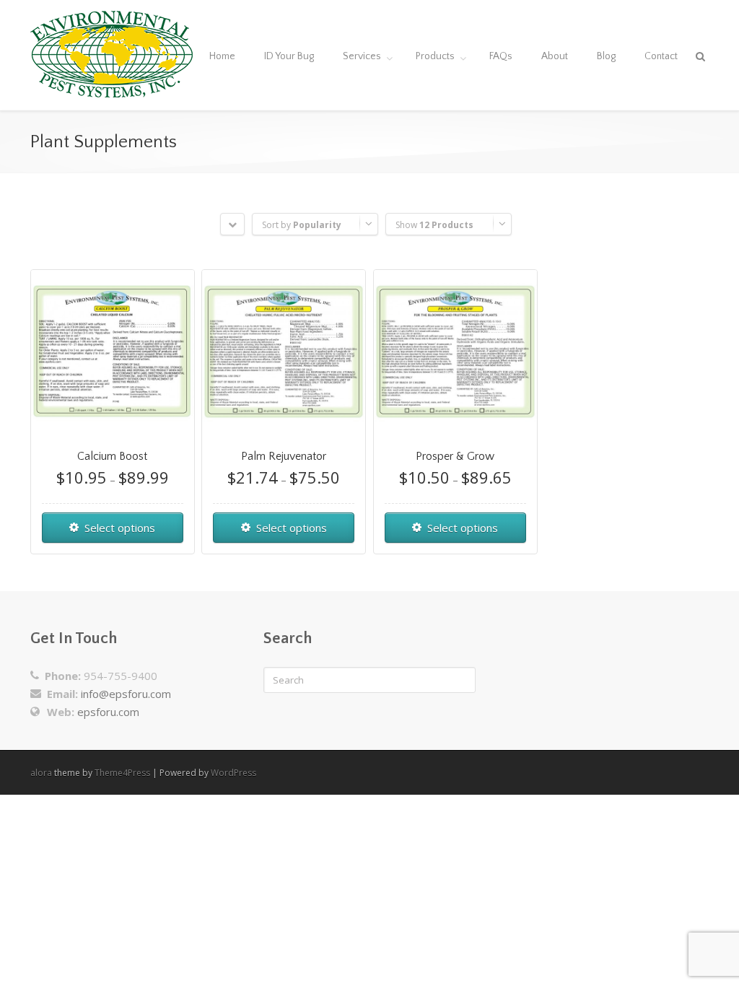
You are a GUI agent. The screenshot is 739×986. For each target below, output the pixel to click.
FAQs (500, 56)
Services (362, 56)
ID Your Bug (289, 56)
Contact (661, 56)
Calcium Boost (112, 456)
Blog (606, 56)
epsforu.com (108, 711)
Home (222, 56)
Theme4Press (122, 773)
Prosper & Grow (455, 456)
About (554, 56)
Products (435, 56)
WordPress (233, 773)
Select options (119, 527)
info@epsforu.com (126, 693)
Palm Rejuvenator (283, 456)
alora (41, 773)
